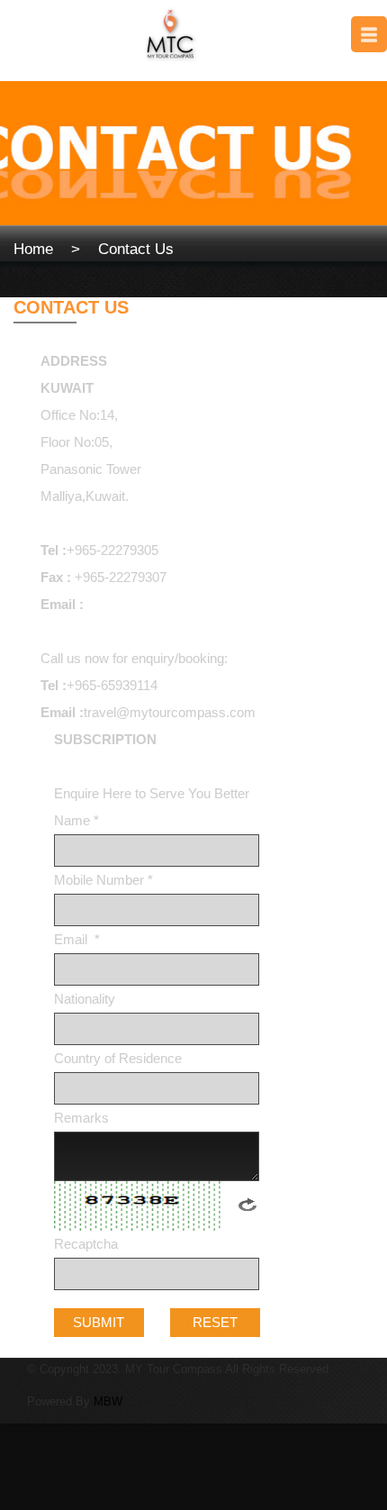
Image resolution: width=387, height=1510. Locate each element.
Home (33, 249)
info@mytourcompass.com (167, 604)
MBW (108, 1401)
